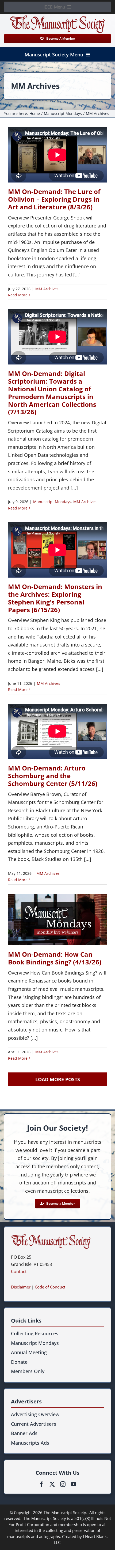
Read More (18, 294)
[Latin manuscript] (51, 1236)
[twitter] (52, 1484)
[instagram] (63, 1484)
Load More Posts (57, 1079)
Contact (19, 1271)
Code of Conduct (50, 1287)
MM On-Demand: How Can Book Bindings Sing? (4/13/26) (54, 958)
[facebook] (41, 1484)
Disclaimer (20, 1287)
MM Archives (47, 288)
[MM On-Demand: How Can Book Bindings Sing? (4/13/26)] (57, 920)
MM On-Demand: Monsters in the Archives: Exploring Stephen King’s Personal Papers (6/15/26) (55, 598)
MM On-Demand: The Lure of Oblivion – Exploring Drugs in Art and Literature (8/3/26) (54, 199)
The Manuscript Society (65, 1512)
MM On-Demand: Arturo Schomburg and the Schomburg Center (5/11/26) (52, 776)
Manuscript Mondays (52, 501)
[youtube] (73, 1484)
